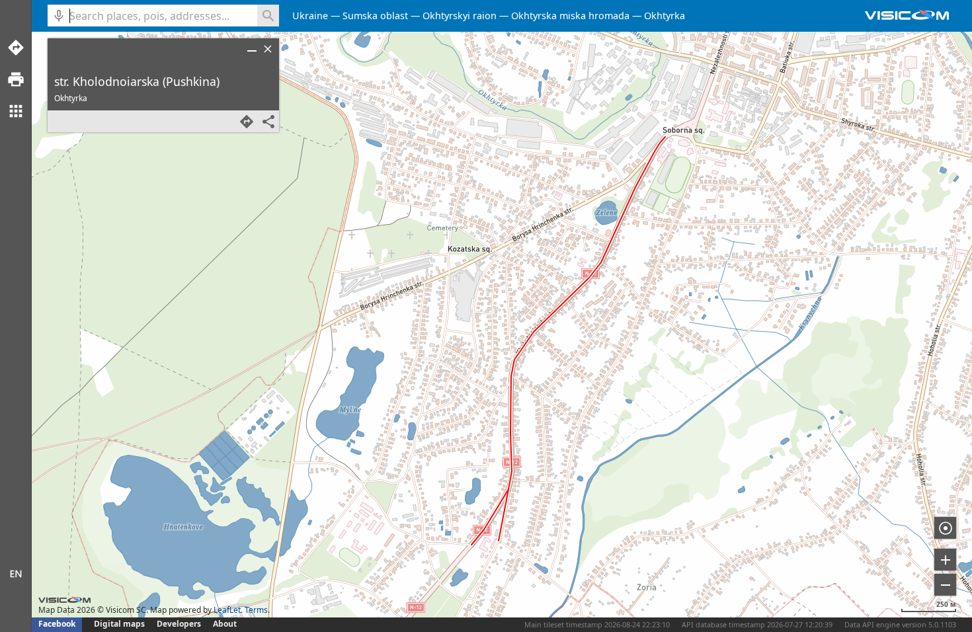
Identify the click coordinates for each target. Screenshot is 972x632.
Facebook (56, 623)
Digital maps (120, 623)
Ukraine (310, 15)
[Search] (268, 15)
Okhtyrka (664, 15)
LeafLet (227, 609)
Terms (256, 609)
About (225, 623)
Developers (179, 623)
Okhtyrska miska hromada (570, 15)
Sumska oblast (375, 15)
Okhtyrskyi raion (460, 15)
